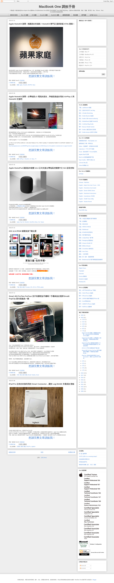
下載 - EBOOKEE (83, 224)
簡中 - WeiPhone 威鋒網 (85, 306)
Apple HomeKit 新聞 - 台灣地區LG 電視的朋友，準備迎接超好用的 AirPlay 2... (91, 339)
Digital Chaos (82, 268)
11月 (83, 321)
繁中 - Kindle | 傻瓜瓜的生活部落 (87, 129)
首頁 (42, 452)
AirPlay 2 (22, 159)
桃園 (18, 85)
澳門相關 (83, 15)
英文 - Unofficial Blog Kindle (86, 124)
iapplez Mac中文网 (84, 154)
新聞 (18, 159)
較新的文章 (12, 452)
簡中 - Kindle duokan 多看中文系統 (88, 132)
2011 (82, 384)
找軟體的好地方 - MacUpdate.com (88, 140)
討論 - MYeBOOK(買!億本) (86, 232)
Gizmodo (81, 273)
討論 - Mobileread (83, 229)
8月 (83, 328)
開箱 (26, 375)
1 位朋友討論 (12, 82)
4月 (83, 365)
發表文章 (83, 565)
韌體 (23, 287)
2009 (82, 389)
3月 (83, 368)
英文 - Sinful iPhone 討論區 (86, 293)
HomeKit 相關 (43, 15)
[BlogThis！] (21, 83)
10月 (83, 324)
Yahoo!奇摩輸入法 (83, 165)
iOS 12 (34, 287)
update (42, 287)
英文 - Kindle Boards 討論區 (86, 116)
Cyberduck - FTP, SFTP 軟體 (86, 149)
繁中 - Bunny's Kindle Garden (86, 126)
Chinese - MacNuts (84, 182)
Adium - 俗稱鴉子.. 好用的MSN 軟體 (88, 146)
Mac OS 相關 (24, 15)
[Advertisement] (91, 89)
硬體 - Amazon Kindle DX (85, 243)
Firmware (27, 287)
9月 (83, 326)
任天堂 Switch (93, 15)
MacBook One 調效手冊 (57, 6)
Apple (21, 85)
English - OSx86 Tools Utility (86, 198)
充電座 (18, 446)
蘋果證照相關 (66, 15)
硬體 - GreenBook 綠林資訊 (86, 248)
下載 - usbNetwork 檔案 (85, 107)
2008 (82, 391)
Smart (37, 375)
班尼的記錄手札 (83, 462)
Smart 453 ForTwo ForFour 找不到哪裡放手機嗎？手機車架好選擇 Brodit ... (91, 352)
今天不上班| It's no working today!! (88, 456)
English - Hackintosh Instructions (87, 193)
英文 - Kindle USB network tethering (88, 118)
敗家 (23, 375)
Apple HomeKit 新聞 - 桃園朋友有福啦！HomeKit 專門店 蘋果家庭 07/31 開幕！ (42, 24)
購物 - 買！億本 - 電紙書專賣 (86, 256)
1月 (83, 370)
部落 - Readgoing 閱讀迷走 (86, 240)
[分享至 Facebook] (24, 83)
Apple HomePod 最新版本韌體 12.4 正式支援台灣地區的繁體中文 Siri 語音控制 (41, 168)
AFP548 (81, 174)
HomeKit (25, 85)
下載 (18, 287)
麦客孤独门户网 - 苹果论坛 (86, 143)
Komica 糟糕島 (83, 276)
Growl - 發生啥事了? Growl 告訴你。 (88, 151)
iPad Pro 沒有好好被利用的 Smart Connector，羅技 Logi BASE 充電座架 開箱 (41, 384)
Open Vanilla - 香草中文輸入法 (87, 160)
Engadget (81, 270)
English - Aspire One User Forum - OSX (89, 185)
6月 (83, 361)
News (34, 85)
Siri (39, 222)
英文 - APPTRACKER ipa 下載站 (87, 290)
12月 (83, 319)
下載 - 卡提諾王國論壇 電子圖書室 (88, 218)
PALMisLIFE (82, 281)
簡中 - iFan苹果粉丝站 (85, 301)
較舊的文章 (71, 452)
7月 (83, 331)
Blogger (94, 579)
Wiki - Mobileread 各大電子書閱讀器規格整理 (90, 259)
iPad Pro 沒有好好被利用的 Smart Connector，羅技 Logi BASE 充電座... (91, 357)
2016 (82, 377)
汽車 (18, 375)
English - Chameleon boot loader (87, 188)
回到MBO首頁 (14, 15)
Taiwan (42, 222)
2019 (82, 317)
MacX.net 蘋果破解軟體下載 (86, 157)
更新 (21, 287)
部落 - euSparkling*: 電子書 (86, 237)
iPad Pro (28, 446)
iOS (31, 287)
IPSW (38, 287)
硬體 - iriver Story (83, 251)
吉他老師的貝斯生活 (84, 459)
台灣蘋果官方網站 (20, 206)
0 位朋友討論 (12, 156)
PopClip (33, 375)
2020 (82, 315)
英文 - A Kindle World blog (86, 113)
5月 (83, 363)
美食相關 (75, 15)
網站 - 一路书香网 (83, 254)
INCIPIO (30, 85)
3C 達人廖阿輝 (83, 453)
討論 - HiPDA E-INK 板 (85, 226)
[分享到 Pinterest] (26, 83)
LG (30, 159)
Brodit (29, 375)
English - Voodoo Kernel (85, 201)
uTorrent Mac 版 (83, 162)
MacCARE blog (83, 210)
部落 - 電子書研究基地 (85, 235)
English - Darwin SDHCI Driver (87, 190)
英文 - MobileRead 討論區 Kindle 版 (88, 121)
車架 (21, 375)
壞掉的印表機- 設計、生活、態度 (87, 464)
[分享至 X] (23, 83)
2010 (82, 386)
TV (35, 159)
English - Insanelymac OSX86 (87, 196)
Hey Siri (22, 222)
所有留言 (83, 568)
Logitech (33, 446)
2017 (82, 375)
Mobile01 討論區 (83, 279)
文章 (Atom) (44, 457)
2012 (82, 382)
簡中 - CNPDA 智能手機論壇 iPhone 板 (89, 298)
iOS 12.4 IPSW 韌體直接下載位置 (22, 231)
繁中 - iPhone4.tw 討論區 (85, 295)
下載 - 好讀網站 (83, 221)
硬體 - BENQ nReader (85, 246)
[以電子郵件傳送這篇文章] (19, 83)
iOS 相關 (34, 15)
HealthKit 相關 (55, 15)
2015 (82, 380)
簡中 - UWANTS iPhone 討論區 (87, 304)
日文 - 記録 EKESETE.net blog (87, 110)
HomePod (32, 222)
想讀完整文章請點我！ (42, 76)
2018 (82, 373)
